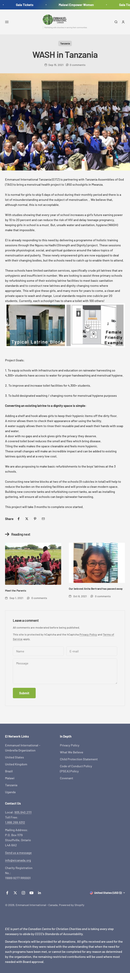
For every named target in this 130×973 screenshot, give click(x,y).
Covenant (66, 778)
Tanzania (65, 43)
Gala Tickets (20, 5)
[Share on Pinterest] (35, 519)
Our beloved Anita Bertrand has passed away (96, 588)
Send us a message (18, 852)
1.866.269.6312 (15, 822)
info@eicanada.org (18, 860)
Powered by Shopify (71, 905)
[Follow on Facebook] (7, 893)
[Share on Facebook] (18, 519)
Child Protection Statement (79, 759)
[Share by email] (43, 519)
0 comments (77, 65)
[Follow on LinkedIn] (39, 893)
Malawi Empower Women (71, 5)
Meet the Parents (15, 590)
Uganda (10, 792)
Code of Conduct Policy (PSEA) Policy (76, 768)
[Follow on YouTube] (31, 893)
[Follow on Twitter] (15, 893)
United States (14, 757)
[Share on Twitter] (27, 519)
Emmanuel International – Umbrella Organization (22, 747)
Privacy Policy (88, 634)
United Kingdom (16, 764)
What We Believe (71, 752)
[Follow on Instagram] (23, 893)
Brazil (9, 771)
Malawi (9, 778)
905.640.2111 (23, 812)
